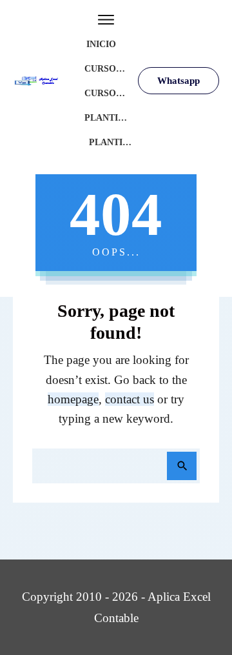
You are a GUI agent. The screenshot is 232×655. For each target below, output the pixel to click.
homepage (73, 399)
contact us (129, 399)
